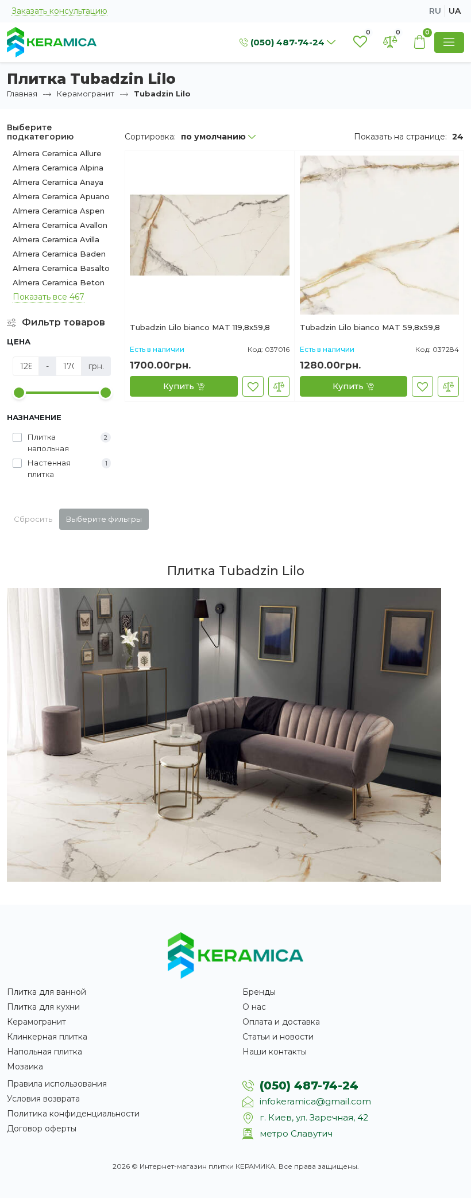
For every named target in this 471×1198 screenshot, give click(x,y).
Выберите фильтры (104, 519)
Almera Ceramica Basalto (61, 268)
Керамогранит (85, 93)
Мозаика (25, 1066)
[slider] (19, 393)
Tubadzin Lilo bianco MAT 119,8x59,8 (200, 328)
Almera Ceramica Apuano (61, 196)
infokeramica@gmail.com (315, 1101)
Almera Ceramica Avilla (56, 239)
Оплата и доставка (281, 1022)
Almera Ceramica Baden (59, 253)
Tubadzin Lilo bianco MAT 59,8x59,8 (370, 328)
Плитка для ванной (46, 992)
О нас (254, 1007)
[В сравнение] (278, 386)
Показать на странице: (400, 137)
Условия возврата (43, 1099)
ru (435, 11)
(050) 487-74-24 (309, 1085)
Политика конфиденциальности (73, 1113)
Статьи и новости (278, 1037)
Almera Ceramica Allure (57, 153)
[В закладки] (253, 386)
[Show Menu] (449, 42)
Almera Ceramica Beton (59, 282)
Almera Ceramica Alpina (58, 167)
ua (455, 11)
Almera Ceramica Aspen (59, 210)
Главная (22, 93)
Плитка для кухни (43, 1007)
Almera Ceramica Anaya (58, 182)
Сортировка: (150, 137)
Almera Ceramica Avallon (60, 225)
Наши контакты (274, 1051)
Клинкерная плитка (47, 1037)
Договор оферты (41, 1128)
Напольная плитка (44, 1051)
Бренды (259, 992)
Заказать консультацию (59, 11)
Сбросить (33, 519)
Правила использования (57, 1084)
